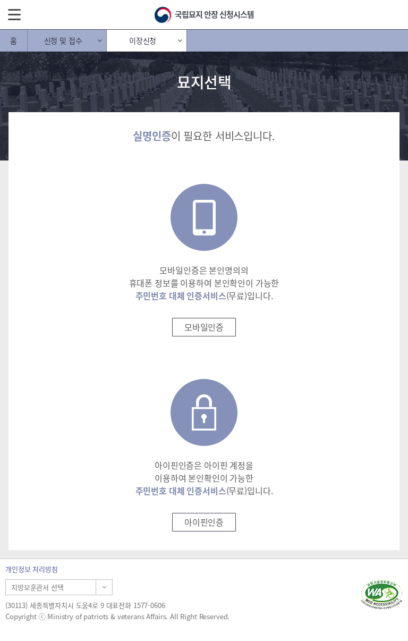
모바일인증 (204, 326)
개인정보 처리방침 (31, 569)
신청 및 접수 (63, 40)
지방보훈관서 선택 (37, 587)
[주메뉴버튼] (14, 13)
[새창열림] (381, 594)
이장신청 (142, 40)
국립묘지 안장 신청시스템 (214, 14)
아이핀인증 (204, 522)
